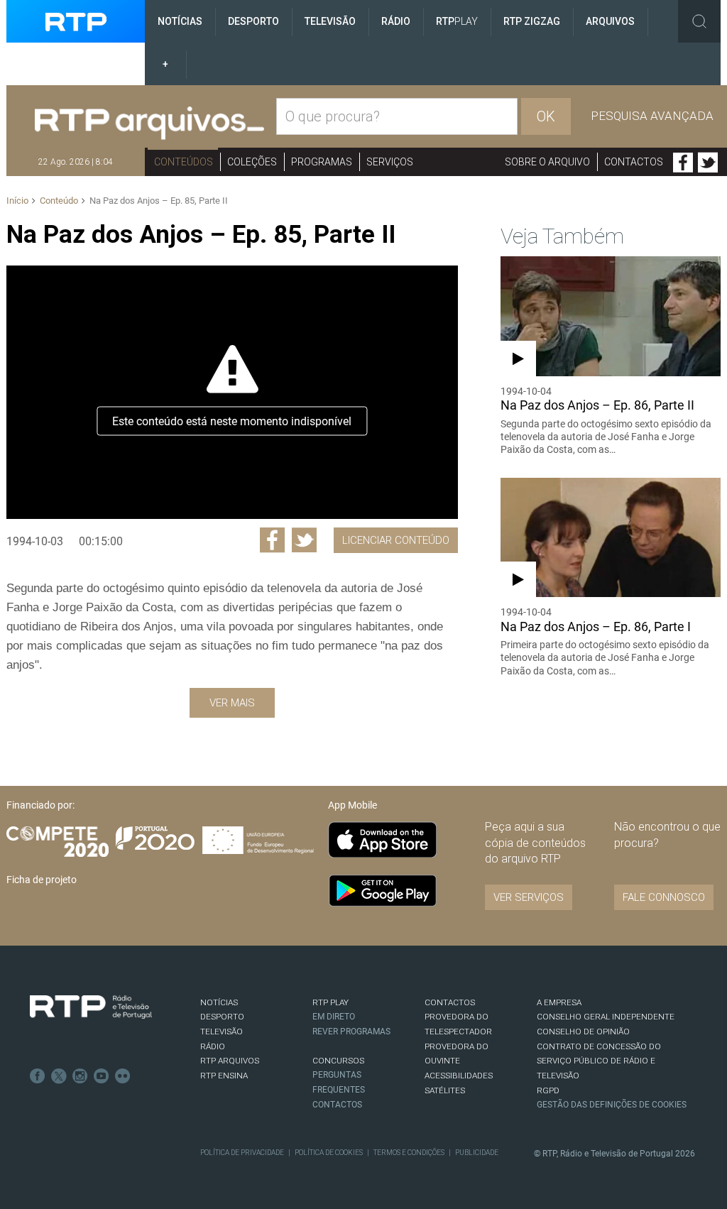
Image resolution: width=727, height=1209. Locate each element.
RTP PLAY (330, 1002)
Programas (321, 162)
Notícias (180, 21)
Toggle (699, 21)
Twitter (708, 163)
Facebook (683, 163)
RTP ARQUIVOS (229, 1061)
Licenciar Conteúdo (395, 540)
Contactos (633, 162)
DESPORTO (222, 1017)
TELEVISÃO (221, 1031)
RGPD (548, 1090)
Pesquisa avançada (652, 116)
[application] (231, 392)
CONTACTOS (450, 1002)
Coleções (252, 162)
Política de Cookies (329, 1152)
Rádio (395, 21)
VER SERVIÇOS (528, 897)
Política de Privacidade (242, 1152)
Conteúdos (183, 162)
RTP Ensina (224, 1076)
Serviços (389, 162)
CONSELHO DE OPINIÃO (583, 1031)
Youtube (101, 1076)
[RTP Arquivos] (149, 123)
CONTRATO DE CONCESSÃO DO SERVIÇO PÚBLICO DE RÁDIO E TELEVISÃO (599, 1061)
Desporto (253, 21)
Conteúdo (59, 200)
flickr (123, 1076)
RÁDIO (212, 1046)
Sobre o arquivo (547, 162)
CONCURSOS (338, 1061)
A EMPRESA (559, 1002)
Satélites (445, 1090)
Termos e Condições (408, 1152)
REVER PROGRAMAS (351, 1031)
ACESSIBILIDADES (459, 1076)
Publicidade (476, 1152)
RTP (457, 21)
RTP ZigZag (531, 21)
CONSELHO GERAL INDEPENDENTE (605, 1017)
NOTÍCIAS (219, 1002)
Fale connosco (664, 897)
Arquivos (610, 21)
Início (17, 200)
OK (546, 116)
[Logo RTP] (91, 1007)
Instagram (80, 1076)
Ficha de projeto (41, 879)
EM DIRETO (333, 1017)
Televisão (330, 21)
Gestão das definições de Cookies (612, 1105)
